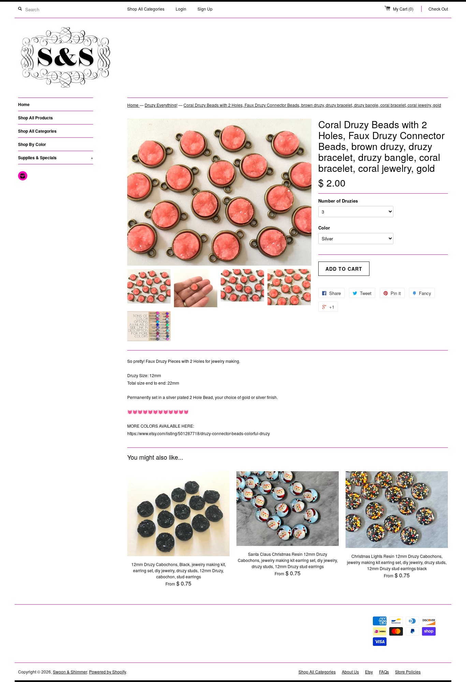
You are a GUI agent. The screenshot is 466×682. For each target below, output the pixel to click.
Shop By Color (32, 144)
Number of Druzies (338, 200)
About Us (350, 671)
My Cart (403, 9)
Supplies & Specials (55, 157)
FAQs (384, 671)
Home (24, 104)
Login (181, 9)
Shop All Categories (145, 9)
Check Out (438, 9)
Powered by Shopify (107, 671)
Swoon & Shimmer (70, 671)
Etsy (369, 671)
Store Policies (408, 671)
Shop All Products (35, 118)
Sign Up (205, 9)
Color (324, 227)
